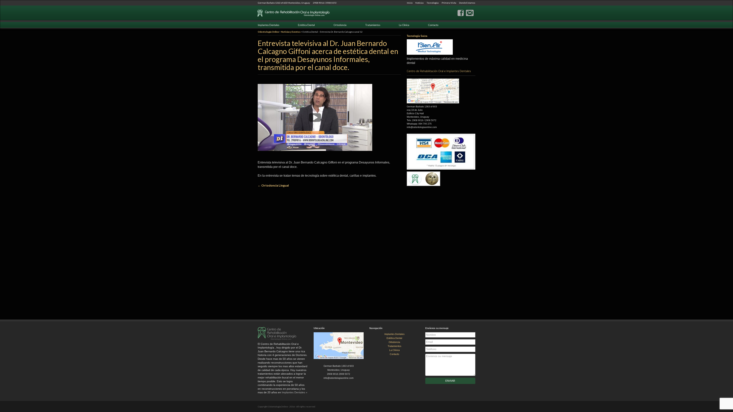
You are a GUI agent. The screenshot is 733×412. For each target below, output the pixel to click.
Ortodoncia (339, 25)
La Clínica (404, 25)
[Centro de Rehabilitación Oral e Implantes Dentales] (461, 12)
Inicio (410, 2)
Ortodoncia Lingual (273, 185)
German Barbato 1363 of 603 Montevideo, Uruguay (284, 2)
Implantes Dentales (268, 25)
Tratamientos (372, 25)
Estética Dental (306, 25)
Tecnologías (433, 2)
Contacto (433, 25)
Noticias (419, 2)
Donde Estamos (467, 2)
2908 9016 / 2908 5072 (325, 2)
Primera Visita (449, 2)
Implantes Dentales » (294, 392)
